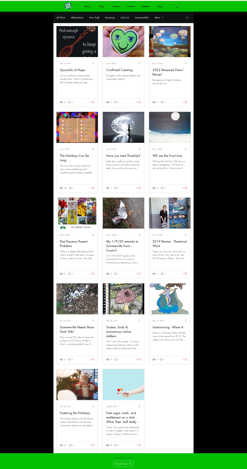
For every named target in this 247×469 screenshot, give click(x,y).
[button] (177, 6)
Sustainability (142, 17)
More (157, 17)
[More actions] (94, 63)
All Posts (60, 17)
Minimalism (77, 17)
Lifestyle (125, 17)
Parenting (110, 17)
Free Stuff (94, 17)
